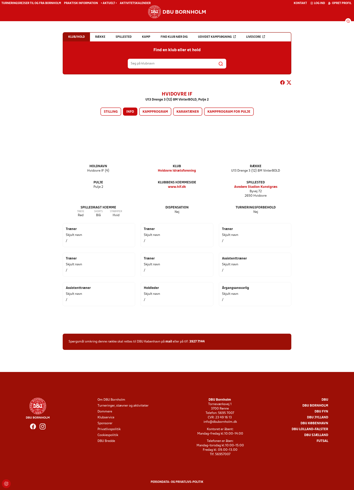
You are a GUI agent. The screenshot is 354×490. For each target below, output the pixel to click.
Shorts (98, 211)
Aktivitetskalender (135, 3)
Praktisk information (81, 3)
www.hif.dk (177, 187)
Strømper (116, 211)
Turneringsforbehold (256, 207)
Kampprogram (155, 111)
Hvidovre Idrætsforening (177, 170)
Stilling (111, 111)
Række (255, 166)
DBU (325, 399)
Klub (177, 166)
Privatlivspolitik (109, 429)
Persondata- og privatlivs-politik (177, 482)
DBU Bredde (106, 441)
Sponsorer (105, 423)
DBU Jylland (317, 417)
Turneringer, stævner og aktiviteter (123, 405)
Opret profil (341, 3)
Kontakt (300, 3)
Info (130, 111)
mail (168, 341)
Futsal (322, 441)
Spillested (256, 182)
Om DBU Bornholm (111, 399)
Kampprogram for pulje (228, 111)
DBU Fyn (321, 411)
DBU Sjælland (316, 435)
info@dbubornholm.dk (220, 422)
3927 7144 (197, 341)
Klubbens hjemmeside (177, 182)
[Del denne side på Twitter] (289, 83)
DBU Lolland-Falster (310, 429)
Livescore (253, 37)
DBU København (314, 423)
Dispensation (177, 207)
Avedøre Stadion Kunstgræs (255, 187)
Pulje (98, 182)
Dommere (105, 411)
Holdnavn (98, 166)
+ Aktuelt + (109, 3)
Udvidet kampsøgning (215, 37)
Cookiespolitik (108, 435)
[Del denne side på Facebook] (282, 83)
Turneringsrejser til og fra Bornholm (31, 3)
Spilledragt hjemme (98, 207)
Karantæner (187, 111)
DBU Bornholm (315, 405)
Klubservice (106, 417)
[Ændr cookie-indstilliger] (6, 483)
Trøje (80, 211)
